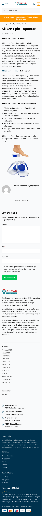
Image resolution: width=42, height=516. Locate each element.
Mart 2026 (5, 359)
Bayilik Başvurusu (8, 456)
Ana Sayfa (5, 24)
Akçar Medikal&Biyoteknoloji (26, 186)
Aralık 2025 (6, 365)
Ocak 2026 (6, 362)
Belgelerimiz (6, 459)
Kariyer (4, 468)
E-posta (5, 257)
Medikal (12, 24)
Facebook (5, 477)
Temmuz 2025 (7, 379)
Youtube (5, 483)
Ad (3, 247)
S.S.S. (4, 462)
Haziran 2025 (7, 382)
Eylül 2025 (5, 373)
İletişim (4, 465)
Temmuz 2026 (7, 350)
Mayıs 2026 (6, 353)
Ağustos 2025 (7, 376)
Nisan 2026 (6, 356)
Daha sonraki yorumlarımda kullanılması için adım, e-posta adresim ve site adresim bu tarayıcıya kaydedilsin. (20, 269)
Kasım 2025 (6, 367)
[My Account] (34, 4)
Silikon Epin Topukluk (10, 71)
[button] (38, 4)
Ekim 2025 (5, 370)
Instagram (5, 480)
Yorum (5, 224)
